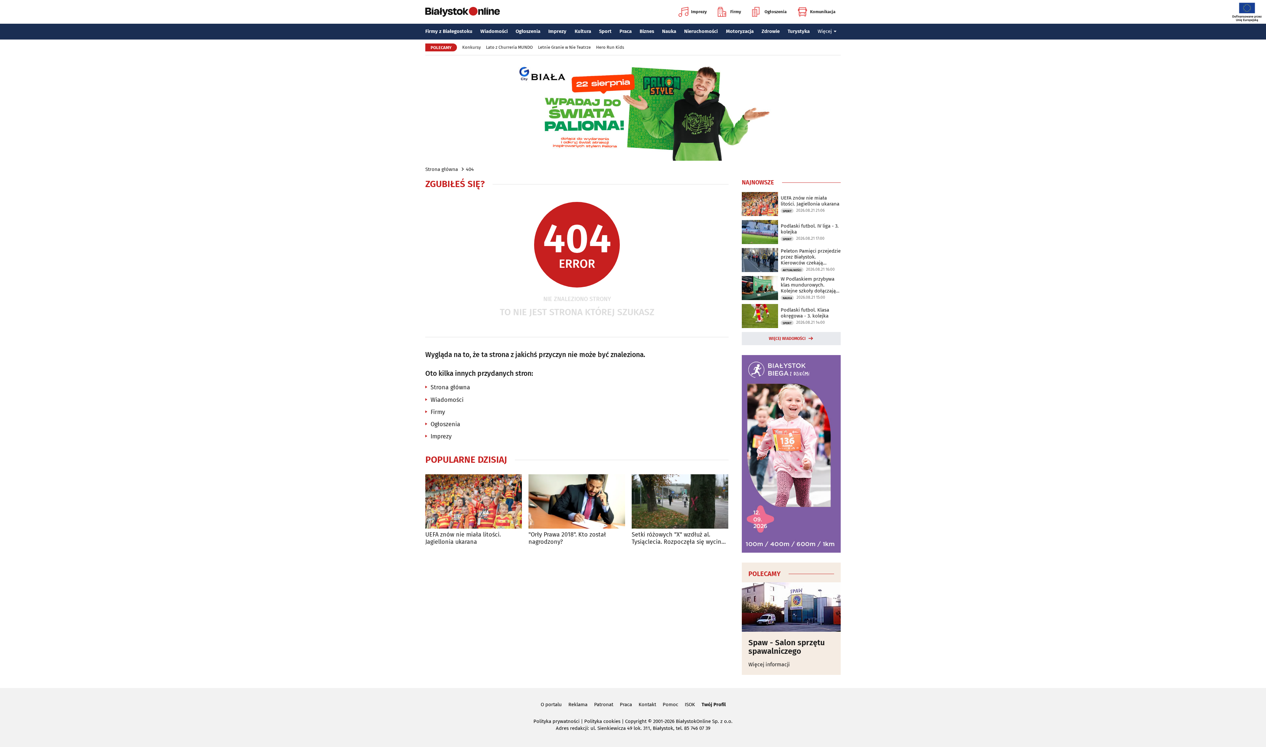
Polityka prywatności (556, 721)
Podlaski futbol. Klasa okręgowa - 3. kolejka (805, 313)
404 (470, 169)
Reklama (578, 704)
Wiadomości (494, 31)
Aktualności (792, 270)
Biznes (647, 31)
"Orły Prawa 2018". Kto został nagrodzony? (567, 538)
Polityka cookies (602, 721)
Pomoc (670, 704)
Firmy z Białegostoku (448, 31)
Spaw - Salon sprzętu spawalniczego (786, 647)
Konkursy (471, 47)
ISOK (690, 704)
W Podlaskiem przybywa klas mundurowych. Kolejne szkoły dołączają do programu (808, 285)
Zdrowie (771, 31)
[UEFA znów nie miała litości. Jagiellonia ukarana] (473, 501)
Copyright (636, 721)
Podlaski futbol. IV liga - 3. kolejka (810, 229)
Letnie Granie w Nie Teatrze (564, 47)
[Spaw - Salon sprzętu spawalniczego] (791, 607)
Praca (625, 31)
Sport (605, 31)
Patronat (603, 704)
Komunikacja (822, 11)
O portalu (551, 704)
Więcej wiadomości (787, 338)
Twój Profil (714, 704)
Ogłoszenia (776, 11)
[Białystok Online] (462, 12)
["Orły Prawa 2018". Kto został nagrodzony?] (576, 501)
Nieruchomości (701, 31)
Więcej (825, 31)
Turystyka (799, 31)
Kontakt (647, 704)
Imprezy (699, 11)
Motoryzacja (740, 31)
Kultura (583, 31)
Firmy (735, 11)
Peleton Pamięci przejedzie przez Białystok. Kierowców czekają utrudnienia (811, 257)
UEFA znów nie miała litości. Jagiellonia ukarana (463, 538)
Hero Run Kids (610, 47)
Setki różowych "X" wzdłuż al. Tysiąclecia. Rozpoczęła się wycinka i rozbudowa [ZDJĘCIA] (680, 538)
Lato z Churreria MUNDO (509, 47)
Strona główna (441, 169)
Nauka (669, 31)
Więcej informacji (769, 664)
